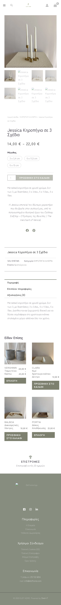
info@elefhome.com (32, 580)
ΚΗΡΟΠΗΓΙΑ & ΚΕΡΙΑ (28, 117)
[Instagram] (30, 509)
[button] (11, 5)
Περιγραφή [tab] (13, 282)
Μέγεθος (11, 152)
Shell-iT (44, 598)
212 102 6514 (35, 576)
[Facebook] (24, 509)
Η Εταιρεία (30, 525)
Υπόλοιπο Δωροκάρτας (30, 532)
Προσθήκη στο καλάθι (34, 177)
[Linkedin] (36, 509)
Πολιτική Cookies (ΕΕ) (30, 549)
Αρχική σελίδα (12, 117)
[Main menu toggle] (4, 5)
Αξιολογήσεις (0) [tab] (16, 295)
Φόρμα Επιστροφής (30, 556)
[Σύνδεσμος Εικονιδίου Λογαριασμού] (47, 5)
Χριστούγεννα (20, 264)
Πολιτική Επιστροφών (30, 553)
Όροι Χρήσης (30, 560)
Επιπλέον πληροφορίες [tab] (19, 288)
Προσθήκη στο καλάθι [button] (44, 385)
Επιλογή (12, 380)
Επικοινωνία (30, 529)
